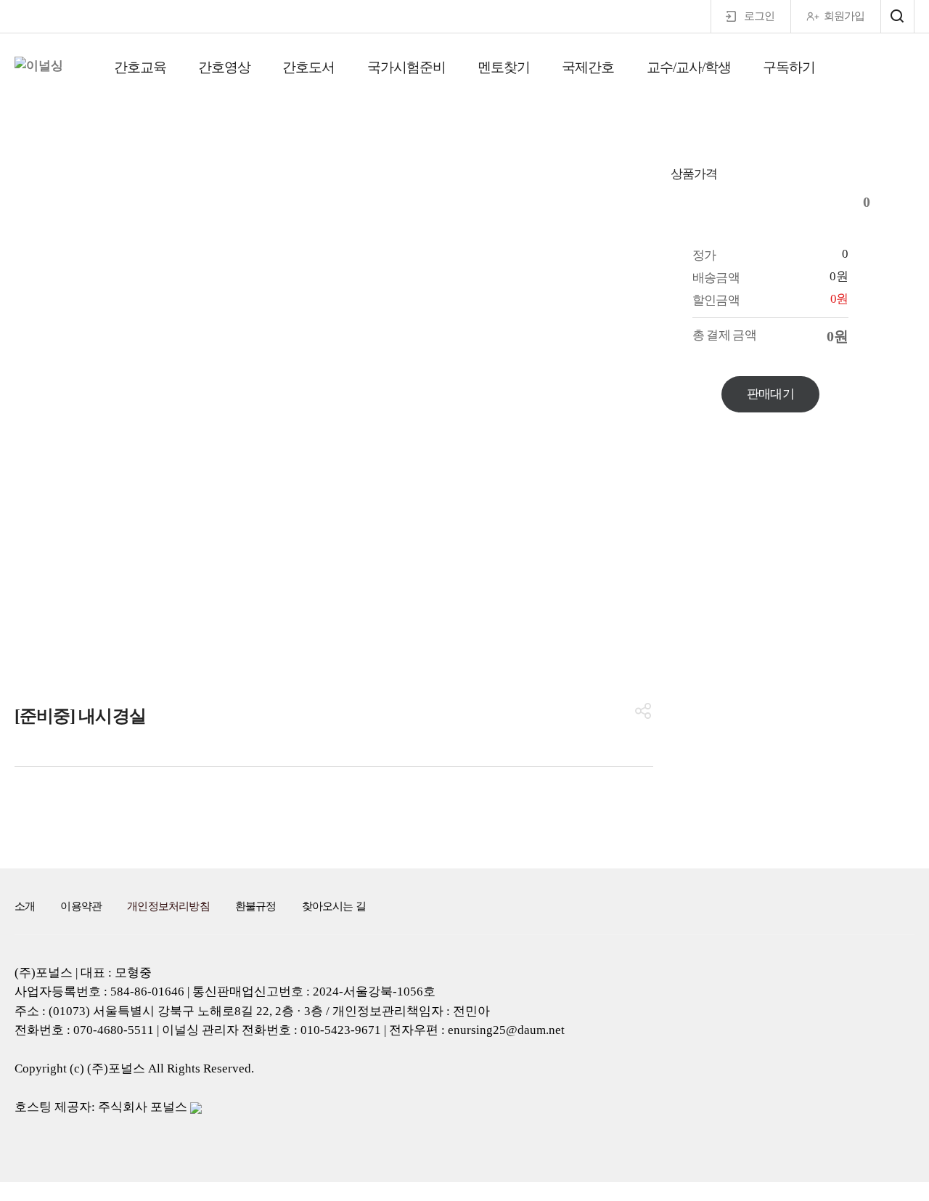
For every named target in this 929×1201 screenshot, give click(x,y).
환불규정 (256, 906)
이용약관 (81, 906)
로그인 (759, 16)
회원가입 (844, 16)
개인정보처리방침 (168, 906)
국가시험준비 (406, 67)
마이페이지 (886, 70)
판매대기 (770, 394)
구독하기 (789, 67)
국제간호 (588, 67)
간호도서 (308, 67)
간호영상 (224, 67)
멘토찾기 (504, 67)
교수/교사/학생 (689, 67)
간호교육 (140, 67)
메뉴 (897, 16)
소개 (25, 906)
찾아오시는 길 (334, 906)
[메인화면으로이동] (39, 66)
